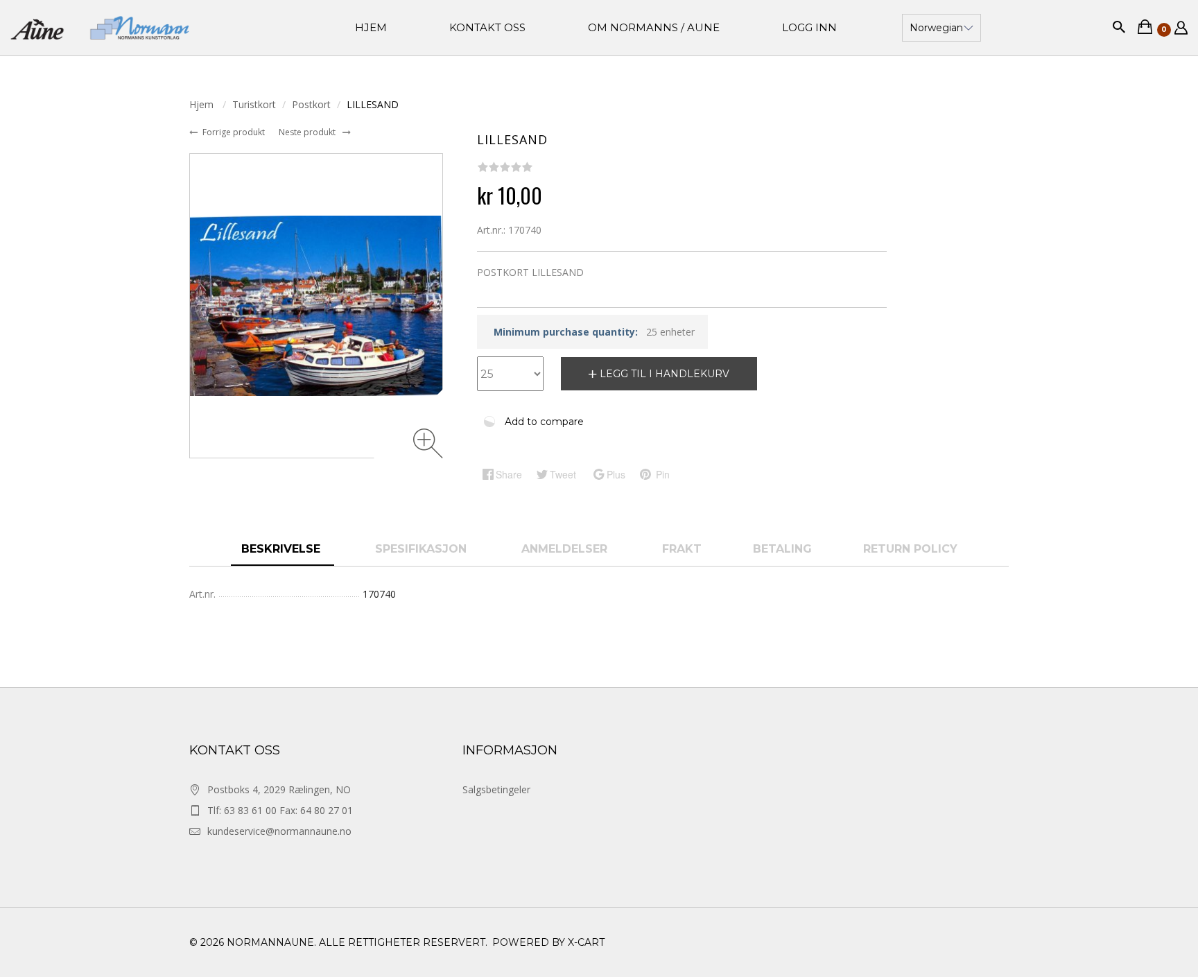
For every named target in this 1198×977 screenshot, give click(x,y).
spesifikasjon (422, 548)
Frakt (682, 548)
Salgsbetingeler (496, 789)
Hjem (202, 104)
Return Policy (910, 548)
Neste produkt (308, 132)
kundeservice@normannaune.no (279, 831)
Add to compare (544, 421)
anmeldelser (566, 548)
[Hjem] (99, 28)
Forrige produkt (234, 132)
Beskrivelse (282, 548)
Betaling (782, 548)
